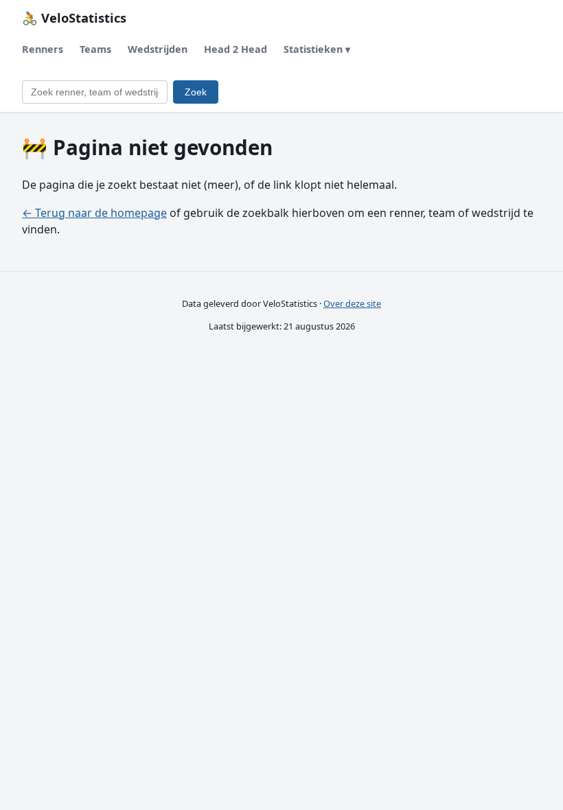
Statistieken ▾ (317, 49)
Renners (42, 49)
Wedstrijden (157, 49)
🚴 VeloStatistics (74, 17)
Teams (95, 49)
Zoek (196, 91)
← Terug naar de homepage (94, 212)
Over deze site (352, 303)
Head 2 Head (235, 49)
